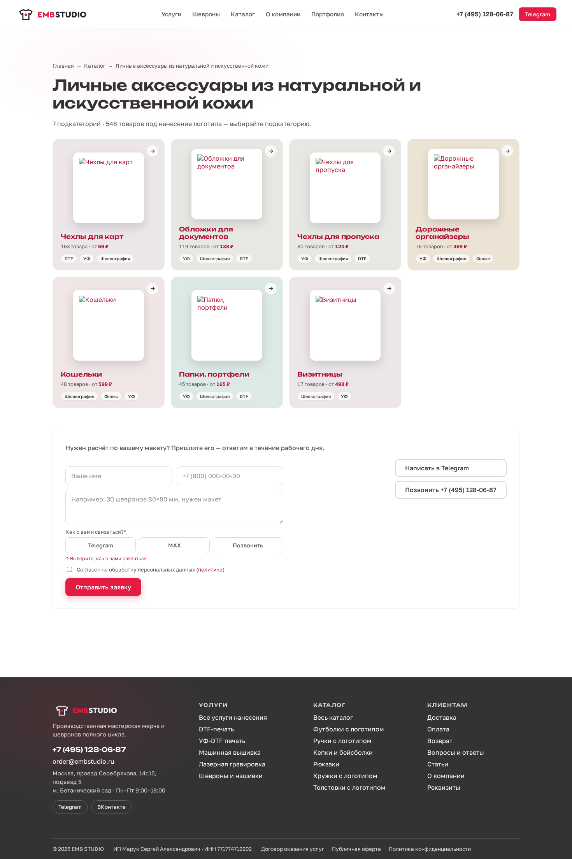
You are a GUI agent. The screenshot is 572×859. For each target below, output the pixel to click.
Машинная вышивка (230, 752)
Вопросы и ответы (455, 752)
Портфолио (327, 14)
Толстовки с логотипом (349, 787)
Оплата (438, 729)
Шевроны (206, 14)
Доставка (441, 717)
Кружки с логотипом (345, 776)
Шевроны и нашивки (231, 776)
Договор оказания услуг (292, 849)
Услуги (171, 14)
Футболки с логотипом (348, 729)
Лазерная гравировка (232, 764)
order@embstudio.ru (83, 761)
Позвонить (248, 545)
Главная (63, 66)
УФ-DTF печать (222, 741)
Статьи (437, 764)
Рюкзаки (326, 764)
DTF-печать (216, 729)
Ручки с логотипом (342, 741)
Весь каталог (333, 717)
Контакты (369, 14)
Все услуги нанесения (233, 717)
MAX (174, 545)
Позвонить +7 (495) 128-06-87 (451, 490)
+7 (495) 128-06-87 (484, 14)
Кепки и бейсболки (343, 752)
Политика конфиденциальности (430, 849)
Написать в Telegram (437, 468)
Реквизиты (443, 787)
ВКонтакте (111, 807)
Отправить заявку (103, 587)
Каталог (243, 14)
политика (210, 569)
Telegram (537, 14)
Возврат (440, 741)
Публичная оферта (356, 849)
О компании (283, 14)
